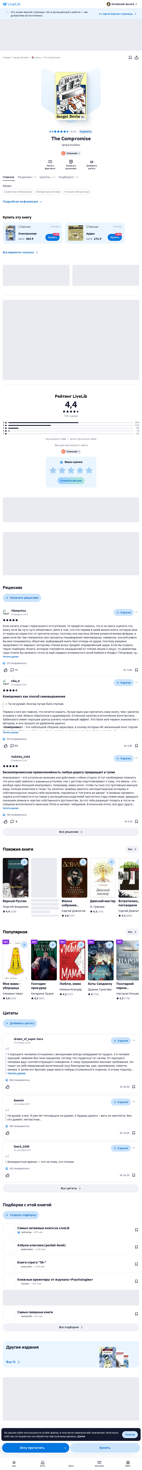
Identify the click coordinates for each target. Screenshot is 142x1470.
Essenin (19, 1100)
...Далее (80, 1436)
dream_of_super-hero (28, 1039)
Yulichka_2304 (20, 757)
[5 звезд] (67, 131)
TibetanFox (18, 611)
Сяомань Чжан (13, 993)
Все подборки (69, 1327)
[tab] (9, 178)
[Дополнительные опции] (65, 1448)
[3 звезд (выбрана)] (61, 131)
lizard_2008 (21, 1146)
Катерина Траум (42, 993)
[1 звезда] (53, 470)
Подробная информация (20, 201)
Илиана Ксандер (71, 989)
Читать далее (11, 656)
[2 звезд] (62, 470)
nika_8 (15, 681)
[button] (71, 95)
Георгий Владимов (15, 907)
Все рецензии (69, 832)
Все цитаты (69, 1188)
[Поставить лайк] (5, 670)
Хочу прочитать (32, 1448)
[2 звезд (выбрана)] (58, 131)
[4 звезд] (80, 470)
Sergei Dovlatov (71, 145)
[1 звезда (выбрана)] (55, 131)
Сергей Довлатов (73, 911)
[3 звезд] (71, 470)
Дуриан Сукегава (100, 989)
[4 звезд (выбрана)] (64, 131)
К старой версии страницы (116, 13)
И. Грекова (97, 907)
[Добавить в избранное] (130, 57)
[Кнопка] (24, 862)
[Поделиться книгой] (136, 57)
